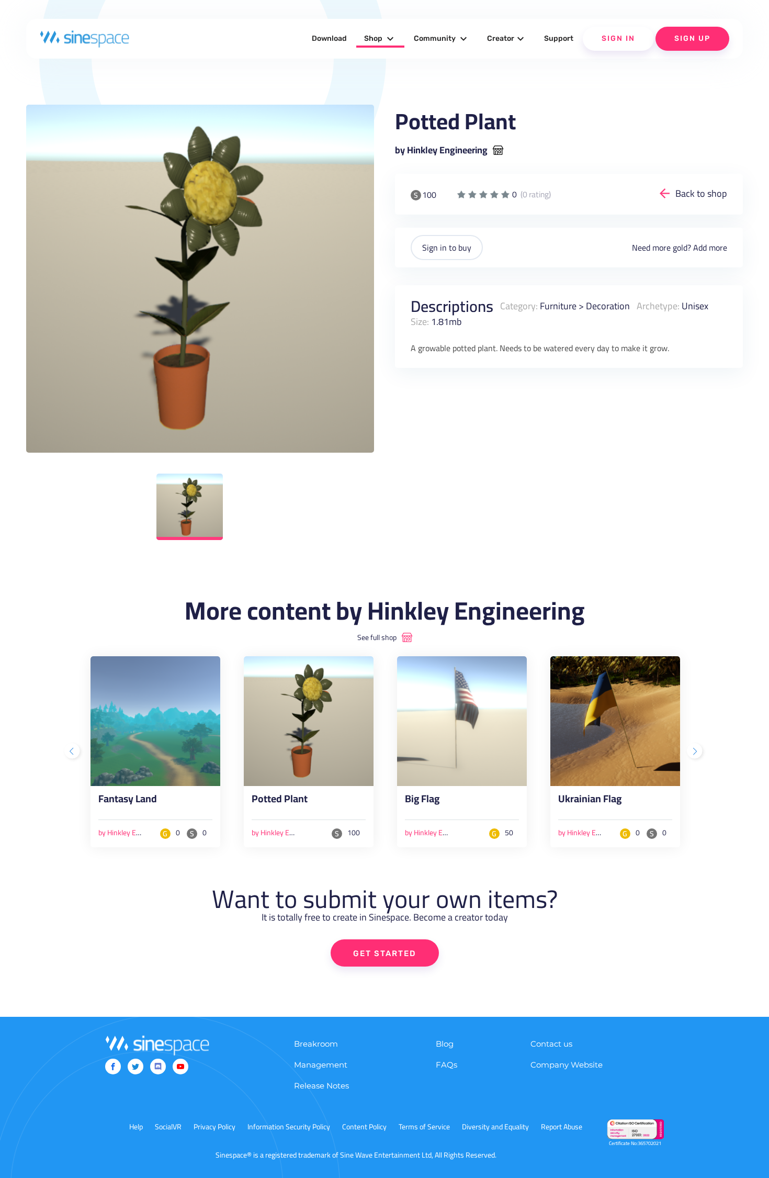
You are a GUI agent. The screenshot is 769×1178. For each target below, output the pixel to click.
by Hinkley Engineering (441, 150)
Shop (380, 38)
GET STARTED (384, 953)
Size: (420, 321)
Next (695, 752)
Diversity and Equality (495, 1127)
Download (329, 38)
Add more (710, 247)
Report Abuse (561, 1127)
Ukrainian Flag (589, 801)
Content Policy (364, 1127)
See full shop (377, 637)
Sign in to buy (446, 247)
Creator (507, 38)
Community (442, 38)
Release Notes (321, 1086)
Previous (73, 752)
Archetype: (658, 306)
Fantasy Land (127, 801)
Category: (519, 306)
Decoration (608, 306)
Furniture (558, 306)
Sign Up (692, 38)
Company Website (566, 1065)
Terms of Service (424, 1127)
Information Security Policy (288, 1127)
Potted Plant (280, 801)
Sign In (618, 38)
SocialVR (168, 1127)
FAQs (446, 1065)
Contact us (551, 1044)
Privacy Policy (214, 1127)
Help (136, 1127)
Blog (445, 1044)
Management (320, 1065)
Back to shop (701, 193)
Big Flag (422, 801)
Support (558, 38)
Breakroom (316, 1044)
